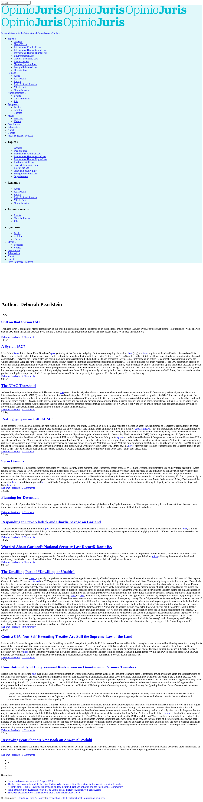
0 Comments (28, 537)
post (53, 353)
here (130, 353)
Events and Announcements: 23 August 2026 (30, 781)
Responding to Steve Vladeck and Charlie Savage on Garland (51, 522)
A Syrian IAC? (13, 346)
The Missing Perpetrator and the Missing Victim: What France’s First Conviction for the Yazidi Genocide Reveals (64, 784)
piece (25, 651)
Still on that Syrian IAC (20, 322)
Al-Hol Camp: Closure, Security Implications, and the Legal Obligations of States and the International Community (65, 787)
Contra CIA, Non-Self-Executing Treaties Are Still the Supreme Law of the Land (66, 636)
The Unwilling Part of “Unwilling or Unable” (38, 572)
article (155, 556)
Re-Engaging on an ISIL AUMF (27, 419)
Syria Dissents (12, 461)
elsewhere (168, 713)
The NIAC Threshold (18, 386)
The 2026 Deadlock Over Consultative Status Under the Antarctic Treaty (44, 792)
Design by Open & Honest (31, 798)
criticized (35, 581)
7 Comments (28, 376)
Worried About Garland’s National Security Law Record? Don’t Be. (56, 547)
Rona (16, 353)
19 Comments (29, 627)
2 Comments (28, 487)
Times (184, 528)
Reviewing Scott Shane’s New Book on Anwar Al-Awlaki (46, 740)
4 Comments (28, 730)
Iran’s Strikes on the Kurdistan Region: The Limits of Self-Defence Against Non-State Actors (54, 789)
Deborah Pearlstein (10, 337)
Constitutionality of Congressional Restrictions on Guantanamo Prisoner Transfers (68, 667)
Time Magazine (142, 428)
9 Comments (28, 409)
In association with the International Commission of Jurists (30, 33)
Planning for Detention (20, 497)
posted (32, 578)
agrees (120, 437)
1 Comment (28, 337)
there (146, 353)
